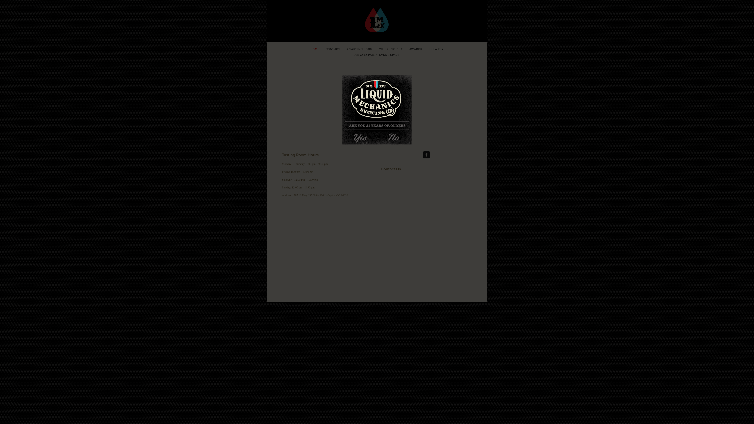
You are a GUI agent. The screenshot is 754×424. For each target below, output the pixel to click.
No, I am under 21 (396, 136)
